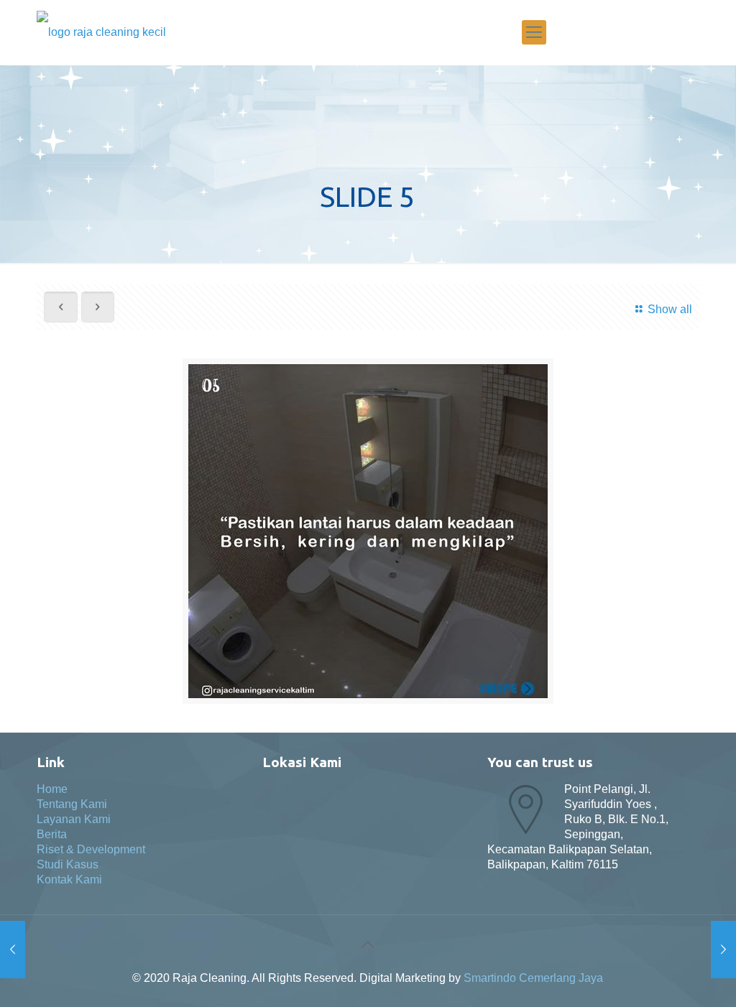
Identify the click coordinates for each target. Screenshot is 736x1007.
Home (52, 789)
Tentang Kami (72, 804)
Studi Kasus (67, 864)
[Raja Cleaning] (101, 32)
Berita (52, 834)
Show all (669, 309)
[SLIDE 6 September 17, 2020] (12, 949)
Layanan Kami (74, 819)
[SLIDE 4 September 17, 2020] (723, 949)
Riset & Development (91, 849)
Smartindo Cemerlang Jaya (533, 978)
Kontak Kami (69, 879)
